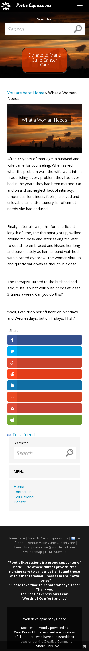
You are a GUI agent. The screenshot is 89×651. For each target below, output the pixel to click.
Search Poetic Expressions (48, 538)
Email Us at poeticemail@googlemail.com (44, 547)
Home (38, 93)
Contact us (23, 491)
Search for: (44, 19)
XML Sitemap (32, 552)
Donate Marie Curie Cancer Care (51, 542)
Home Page (16, 538)
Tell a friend (23, 434)
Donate (20, 502)
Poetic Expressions (33, 5)
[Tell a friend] (9, 434)
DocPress (28, 628)
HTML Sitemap (56, 552)
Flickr (22, 636)
